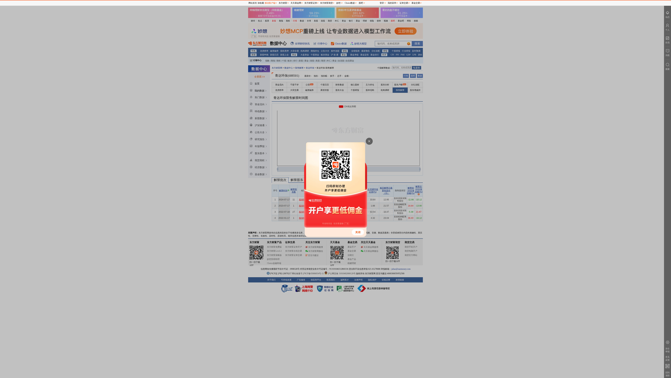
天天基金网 (296, 3)
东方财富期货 (326, 3)
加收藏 (261, 3)
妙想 (338, 3)
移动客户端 (270, 3)
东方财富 (283, 3)
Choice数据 (350, 3)
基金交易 (416, 3)
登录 (382, 3)
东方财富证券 (310, 3)
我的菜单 (392, 3)
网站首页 (252, 3)
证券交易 (404, 3)
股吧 (361, 3)
